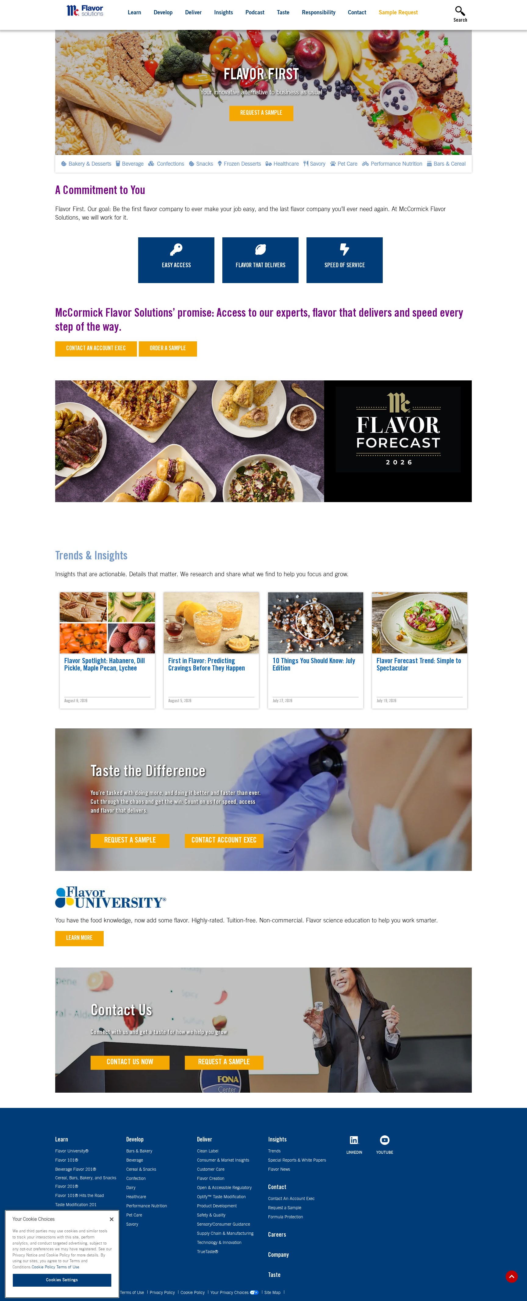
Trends (274, 1151)
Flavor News (279, 1169)
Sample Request (398, 13)
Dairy (130, 1188)
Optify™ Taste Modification (221, 1197)
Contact (357, 13)
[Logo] (86, 17)
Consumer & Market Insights (223, 1160)
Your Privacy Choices (230, 1293)
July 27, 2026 (282, 701)
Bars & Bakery (139, 1151)
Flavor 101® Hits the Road (79, 1196)
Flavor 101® (66, 1160)
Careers (277, 1235)
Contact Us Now (130, 1062)
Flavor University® (71, 1151)
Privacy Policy (163, 1293)
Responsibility (318, 13)
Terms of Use (132, 1293)
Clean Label (207, 1151)
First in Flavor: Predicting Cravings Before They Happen (206, 665)
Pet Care (134, 1215)
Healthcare (136, 1197)
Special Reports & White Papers (297, 1160)
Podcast (255, 13)
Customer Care (210, 1169)
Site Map (273, 1293)
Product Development (217, 1206)
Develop (163, 13)
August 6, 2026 (75, 701)
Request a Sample (261, 113)
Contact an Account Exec (96, 349)
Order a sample (168, 349)
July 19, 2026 (386, 701)
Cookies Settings (62, 1280)
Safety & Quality (211, 1215)
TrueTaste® (207, 1252)
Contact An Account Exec (291, 1199)
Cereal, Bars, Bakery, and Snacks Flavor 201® (85, 1182)
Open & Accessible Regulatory (224, 1188)
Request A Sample (130, 841)
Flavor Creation (210, 1179)
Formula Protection (285, 1217)
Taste (283, 13)
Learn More (79, 939)
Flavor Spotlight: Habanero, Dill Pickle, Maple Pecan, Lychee (104, 665)
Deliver (193, 13)
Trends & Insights (91, 557)
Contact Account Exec (224, 841)
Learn (134, 13)
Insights (223, 13)
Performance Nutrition (146, 1206)
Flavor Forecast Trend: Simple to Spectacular (419, 665)
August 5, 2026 (179, 701)
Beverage (134, 1160)
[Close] (111, 1219)
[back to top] (512, 1276)
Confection (136, 1179)
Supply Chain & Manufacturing (225, 1233)
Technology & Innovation (219, 1243)
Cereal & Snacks (141, 1169)
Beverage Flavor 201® (75, 1169)
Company (278, 1255)
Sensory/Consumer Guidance (223, 1224)
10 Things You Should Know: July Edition (314, 665)
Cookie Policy (193, 1293)
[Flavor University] (111, 906)
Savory (132, 1224)
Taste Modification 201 (76, 1205)
